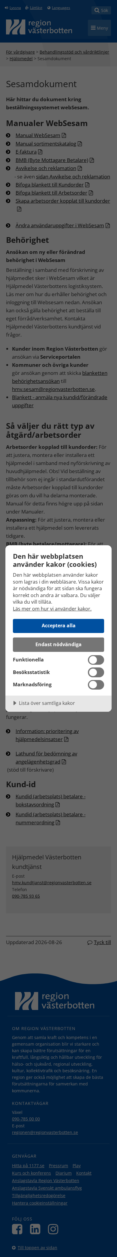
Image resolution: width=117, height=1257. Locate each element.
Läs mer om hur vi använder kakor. (52, 608)
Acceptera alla (59, 625)
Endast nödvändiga (58, 644)
